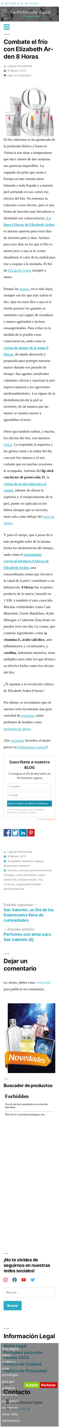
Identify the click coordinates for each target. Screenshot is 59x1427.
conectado (43, 982)
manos (24, 289)
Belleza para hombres (17, 865)
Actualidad (14, 861)
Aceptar (32, 1385)
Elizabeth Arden (19, 270)
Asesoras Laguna (32, 861)
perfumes (27, 715)
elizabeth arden (27, 879)
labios (8, 444)
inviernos (9, 884)
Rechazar (48, 1385)
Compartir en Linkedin (23, 832)
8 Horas (12, 870)
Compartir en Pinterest (31, 832)
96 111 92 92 (32, 3)
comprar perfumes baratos (35, 870)
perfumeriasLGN (14, 888)
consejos (9, 875)
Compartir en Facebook (7, 832)
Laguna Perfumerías (20, 66)
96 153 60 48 (12, 3)
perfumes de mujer (17, 728)
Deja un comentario (19, 75)
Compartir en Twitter (15, 832)
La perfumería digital (19, 9)
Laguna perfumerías (28, 884)
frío (40, 879)
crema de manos (26, 875)
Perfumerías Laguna (32, 747)
